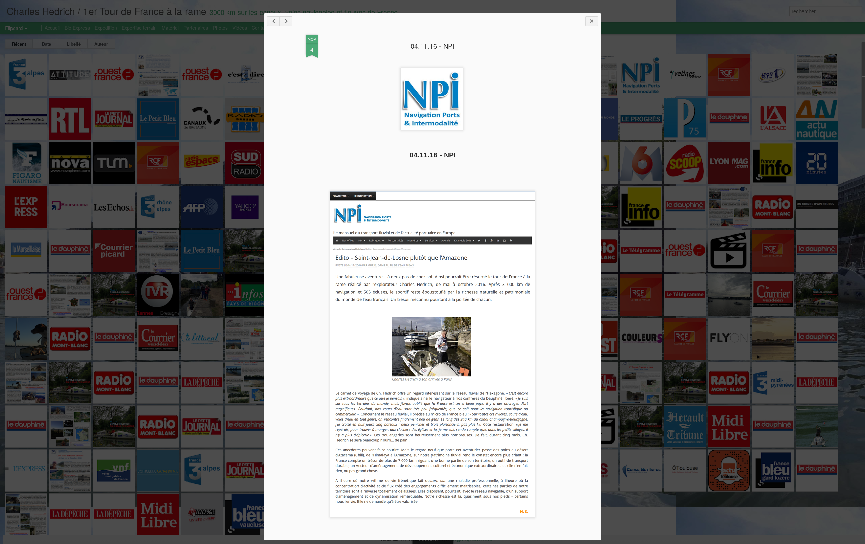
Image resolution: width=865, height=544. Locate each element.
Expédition (106, 27)
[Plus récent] (273, 21)
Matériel (170, 27)
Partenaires (195, 27)
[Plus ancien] (285, 21)
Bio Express (77, 27)
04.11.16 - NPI (432, 46)
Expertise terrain (139, 27)
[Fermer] (591, 21)
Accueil (52, 27)
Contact (260, 27)
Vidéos (239, 27)
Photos (220, 27)
